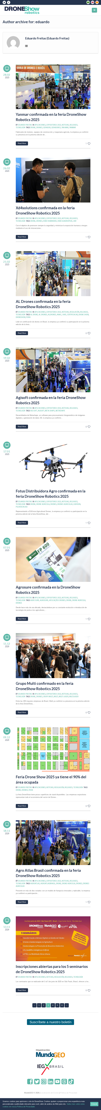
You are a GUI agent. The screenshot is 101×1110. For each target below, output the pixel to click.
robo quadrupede (65, 221)
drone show (84, 315)
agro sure (34, 600)
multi (56, 696)
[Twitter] (4, 2)
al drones (43, 315)
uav (74, 221)
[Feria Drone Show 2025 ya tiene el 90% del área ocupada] (53, 749)
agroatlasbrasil (48, 883)
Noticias (65, 125)
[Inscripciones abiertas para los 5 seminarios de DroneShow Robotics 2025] (53, 938)
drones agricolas (65, 504)
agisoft (41, 411)
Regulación (74, 312)
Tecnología (20, 127)
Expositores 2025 (53, 125)
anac (59, 315)
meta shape (50, 411)
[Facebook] (8, 2)
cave (64, 315)
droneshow (20, 317)
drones (39, 127)
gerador (47, 127)
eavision (77, 504)
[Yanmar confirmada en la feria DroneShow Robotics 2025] (53, 86)
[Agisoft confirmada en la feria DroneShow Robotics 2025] (53, 369)
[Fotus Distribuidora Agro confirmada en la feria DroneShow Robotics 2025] (53, 463)
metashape (60, 411)
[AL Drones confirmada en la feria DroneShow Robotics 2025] (53, 273)
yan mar (65, 127)
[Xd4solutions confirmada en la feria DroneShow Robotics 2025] (53, 180)
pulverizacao (21, 507)
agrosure (44, 600)
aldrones (52, 315)
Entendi (94, 1104)
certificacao (72, 315)
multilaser (74, 696)
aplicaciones (40, 125)
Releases (74, 125)
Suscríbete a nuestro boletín (50, 1022)
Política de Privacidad (68, 1093)
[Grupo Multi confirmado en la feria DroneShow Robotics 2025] (53, 655)
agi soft (33, 411)
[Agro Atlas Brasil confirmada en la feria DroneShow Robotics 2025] (53, 842)
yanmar (72, 127)
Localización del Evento (50, 1093)
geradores (56, 127)
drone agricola (43, 504)
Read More (22, 143)
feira (28, 317)
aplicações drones (57, 600)
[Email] (26, 46)
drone (33, 127)
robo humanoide (50, 221)
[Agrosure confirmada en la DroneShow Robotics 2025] (53, 559)
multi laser (64, 696)
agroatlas (35, 883)
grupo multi (48, 696)
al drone (34, 315)
